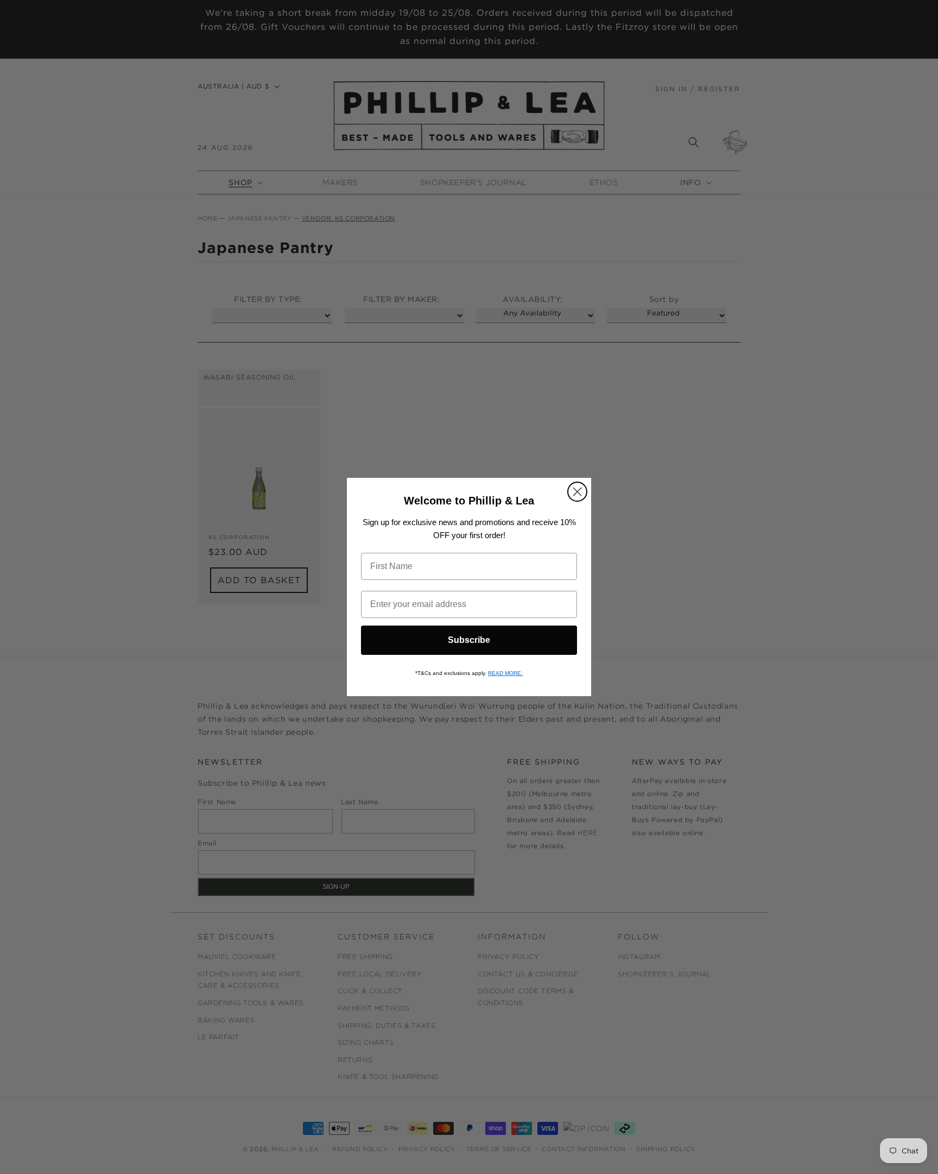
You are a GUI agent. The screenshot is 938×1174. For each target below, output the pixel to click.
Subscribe (469, 640)
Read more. (505, 673)
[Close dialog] (577, 491)
